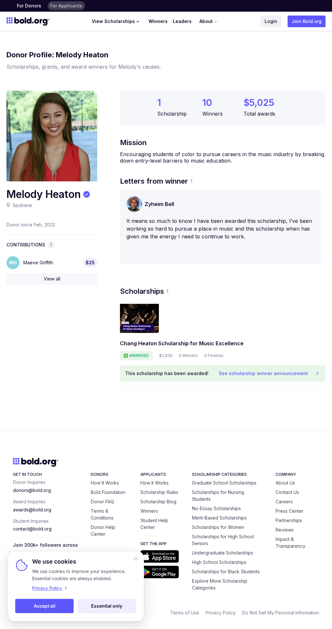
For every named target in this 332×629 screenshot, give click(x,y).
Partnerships (289, 520)
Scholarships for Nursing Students (218, 495)
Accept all (44, 606)
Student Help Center (154, 524)
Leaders (182, 21)
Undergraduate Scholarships (222, 552)
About (206, 21)
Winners (158, 21)
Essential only (106, 606)
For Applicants (66, 5)
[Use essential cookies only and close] (136, 559)
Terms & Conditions (102, 514)
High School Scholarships (219, 562)
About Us (285, 483)
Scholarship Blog (158, 501)
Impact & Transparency (290, 542)
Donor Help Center (103, 530)
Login (271, 21)
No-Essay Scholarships (216, 508)
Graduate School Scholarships (224, 483)
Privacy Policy (221, 612)
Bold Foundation (108, 492)
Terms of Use (184, 612)
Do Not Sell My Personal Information (280, 612)
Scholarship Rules (159, 492)
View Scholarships (113, 21)
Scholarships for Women (218, 527)
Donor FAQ (102, 501)
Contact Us (287, 492)
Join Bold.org (306, 21)
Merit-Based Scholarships (219, 517)
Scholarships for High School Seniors (223, 540)
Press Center (289, 511)
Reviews (285, 529)
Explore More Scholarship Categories (219, 584)
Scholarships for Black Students (226, 571)
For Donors (29, 5)
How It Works (105, 483)
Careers (284, 501)
